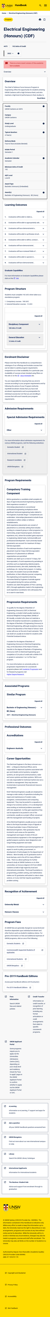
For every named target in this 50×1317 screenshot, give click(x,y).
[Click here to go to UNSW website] (7, 6)
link (17, 278)
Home (4, 13)
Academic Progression (30, 669)
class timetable (25, 376)
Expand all (40, 211)
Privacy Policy (13, 1285)
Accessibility (12, 1296)
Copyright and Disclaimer (17, 1273)
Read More (41, 98)
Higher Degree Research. (15, 674)
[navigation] (15, 447)
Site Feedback (13, 1308)
